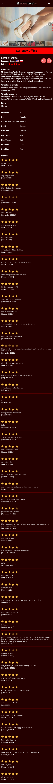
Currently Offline (26, 50)
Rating (4, 64)
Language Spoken (8, 61)
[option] (4, 43)
